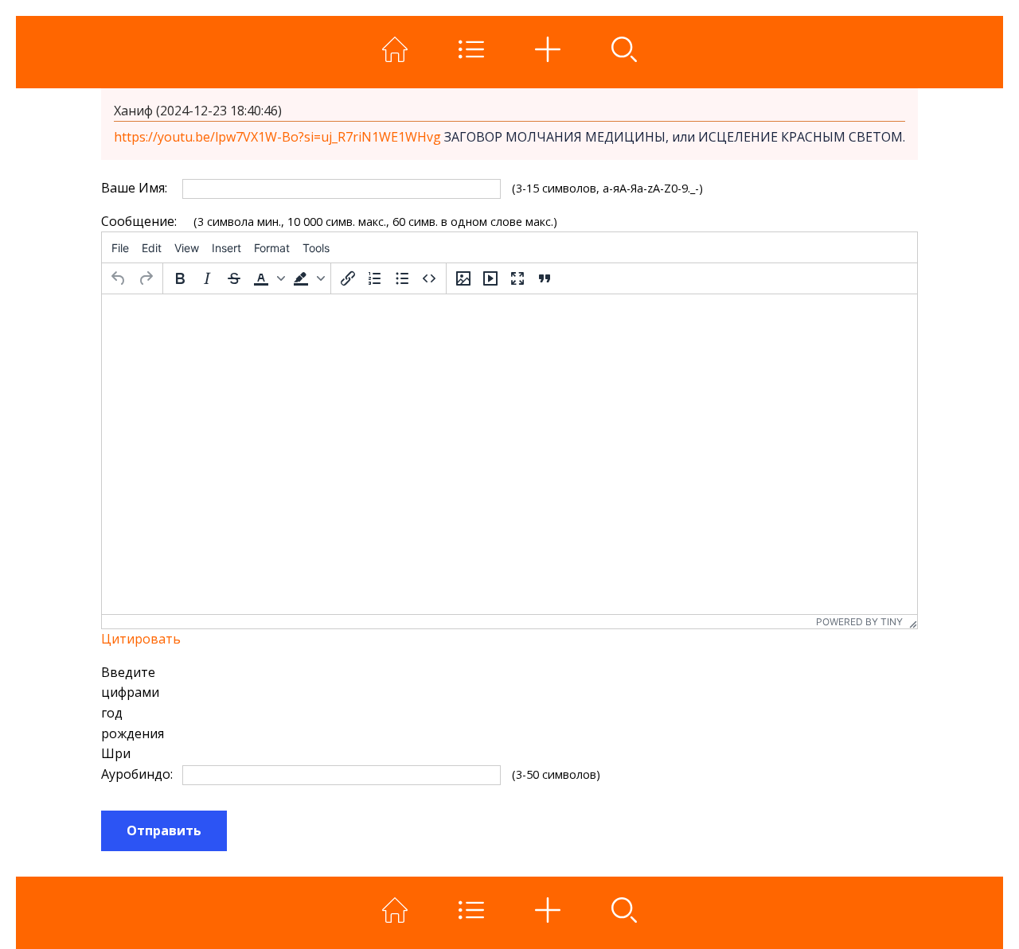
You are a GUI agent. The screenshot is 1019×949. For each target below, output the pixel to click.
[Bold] (179, 278)
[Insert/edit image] (463, 278)
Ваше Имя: (134, 187)
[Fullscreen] (517, 278)
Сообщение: (135, 221)
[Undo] (118, 278)
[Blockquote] (544, 278)
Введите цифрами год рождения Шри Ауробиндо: (135, 723)
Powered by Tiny (859, 622)
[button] (267, 278)
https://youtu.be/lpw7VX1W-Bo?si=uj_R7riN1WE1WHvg (279, 137)
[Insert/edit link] (347, 278)
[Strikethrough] (234, 278)
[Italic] (207, 278)
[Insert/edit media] (490, 278)
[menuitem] (120, 247)
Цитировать (141, 639)
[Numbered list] (374, 278)
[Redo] (145, 278)
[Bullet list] (402, 278)
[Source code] (429, 278)
